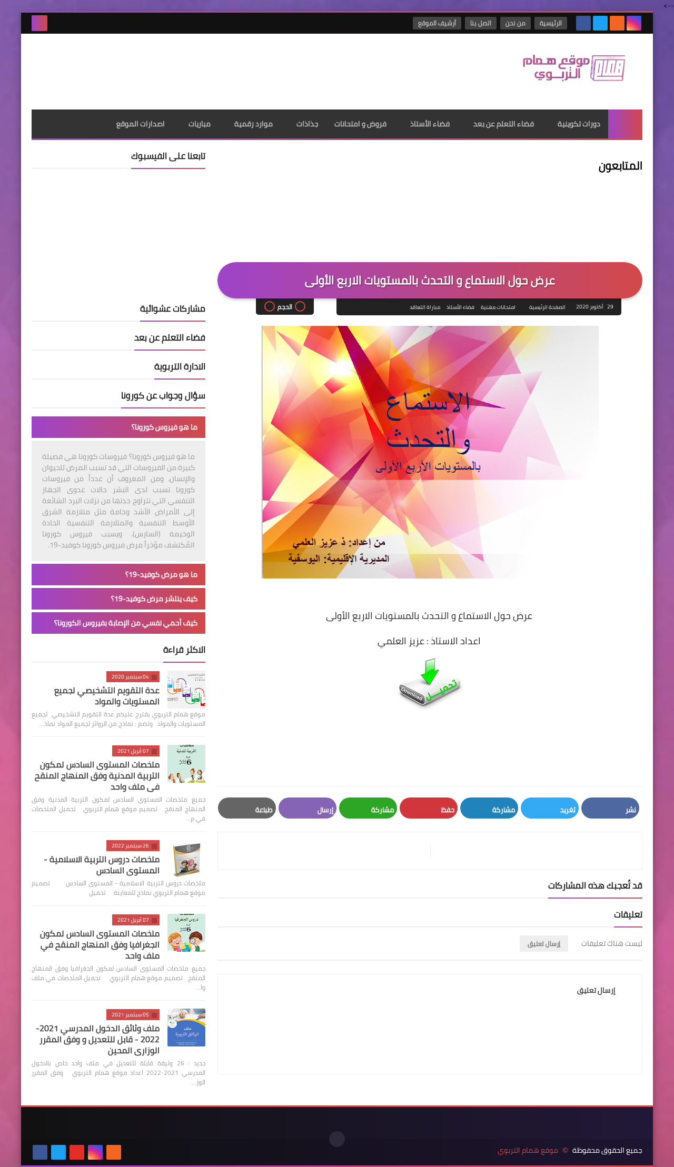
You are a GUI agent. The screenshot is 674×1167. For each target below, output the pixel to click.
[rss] (617, 23)
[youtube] (77, 1152)
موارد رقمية (253, 124)
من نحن (516, 23)
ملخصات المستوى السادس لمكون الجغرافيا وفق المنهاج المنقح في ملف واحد (100, 944)
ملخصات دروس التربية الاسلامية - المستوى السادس (102, 864)
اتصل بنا (480, 23)
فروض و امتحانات (360, 124)
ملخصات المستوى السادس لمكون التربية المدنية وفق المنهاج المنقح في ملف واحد (97, 775)
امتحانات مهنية (498, 307)
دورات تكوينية (579, 124)
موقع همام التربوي (528, 1150)
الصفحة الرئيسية (547, 307)
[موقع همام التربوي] (566, 71)
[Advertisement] (223, 68)
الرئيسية (551, 23)
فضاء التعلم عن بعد (503, 124)
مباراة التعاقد (425, 307)
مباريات (200, 124)
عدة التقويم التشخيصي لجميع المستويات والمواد (107, 695)
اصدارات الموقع (140, 124)
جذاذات (307, 124)
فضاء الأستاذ (430, 124)
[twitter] (600, 23)
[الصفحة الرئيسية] (625, 123)
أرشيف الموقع (437, 23)
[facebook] (583, 23)
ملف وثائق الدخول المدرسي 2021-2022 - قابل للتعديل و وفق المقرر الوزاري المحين (98, 1039)
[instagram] (634, 23)
